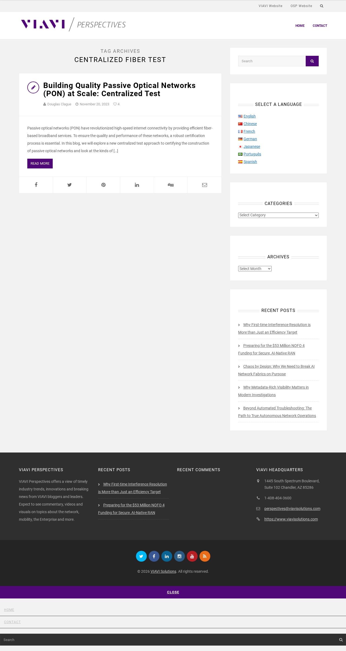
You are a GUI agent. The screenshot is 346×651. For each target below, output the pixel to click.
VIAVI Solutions (163, 571)
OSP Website (301, 6)
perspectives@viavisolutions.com (292, 508)
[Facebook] (154, 556)
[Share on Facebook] (36, 185)
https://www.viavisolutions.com (291, 519)
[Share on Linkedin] (137, 185)
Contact (320, 26)
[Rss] (204, 556)
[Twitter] (141, 556)
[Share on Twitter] (69, 185)
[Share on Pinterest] (103, 185)
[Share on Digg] (171, 185)
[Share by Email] (204, 185)
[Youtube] (192, 556)
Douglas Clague (59, 104)
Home (300, 26)
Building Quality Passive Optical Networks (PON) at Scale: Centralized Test (119, 89)
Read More (40, 163)
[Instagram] (179, 556)
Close (173, 592)
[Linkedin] (166, 556)
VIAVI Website (270, 6)
